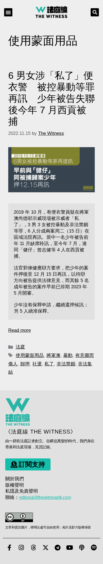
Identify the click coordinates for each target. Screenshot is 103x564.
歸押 (25, 364)
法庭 (20, 347)
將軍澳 (53, 355)
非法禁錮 (66, 364)
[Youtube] (70, 548)
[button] (8, 12)
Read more (19, 330)
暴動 (68, 355)
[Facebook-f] (9, 548)
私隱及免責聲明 (21, 491)
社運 (37, 364)
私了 (49, 364)
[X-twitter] (46, 548)
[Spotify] (94, 548)
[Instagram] (21, 548)
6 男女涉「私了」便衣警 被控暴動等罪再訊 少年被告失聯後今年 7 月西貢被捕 (51, 98)
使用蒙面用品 (30, 355)
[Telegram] (58, 548)
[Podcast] (82, 548)
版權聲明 (14, 485)
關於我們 (14, 478)
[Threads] (33, 548)
